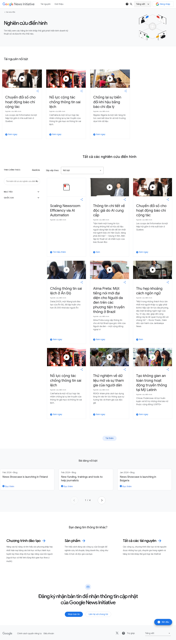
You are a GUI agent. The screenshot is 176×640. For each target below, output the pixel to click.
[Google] (7, 633)
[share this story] (37, 91)
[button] (142, 4)
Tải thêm (110, 438)
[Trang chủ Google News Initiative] (18, 4)
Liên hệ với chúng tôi (98, 614)
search (131, 4)
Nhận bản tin (74, 614)
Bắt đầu (163, 622)
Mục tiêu (22, 191)
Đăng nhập (165, 4)
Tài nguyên (10, 12)
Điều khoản (49, 633)
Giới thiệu (59, 4)
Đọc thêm (9, 486)
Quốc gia (22, 197)
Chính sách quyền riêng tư (29, 633)
